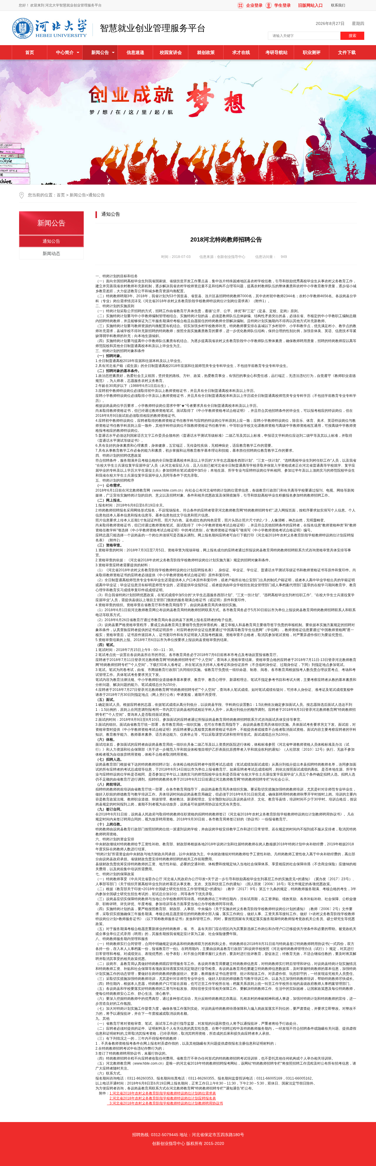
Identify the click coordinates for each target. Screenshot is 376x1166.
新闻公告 (78, 195)
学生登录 (282, 5)
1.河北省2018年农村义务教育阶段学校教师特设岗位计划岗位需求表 (163, 1093)
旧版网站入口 (310, 5)
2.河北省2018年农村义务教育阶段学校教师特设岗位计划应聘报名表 (163, 1098)
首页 (29, 52)
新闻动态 (51, 253)
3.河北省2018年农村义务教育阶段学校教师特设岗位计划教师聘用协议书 (165, 1103)
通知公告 (96, 195)
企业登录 (254, 5)
